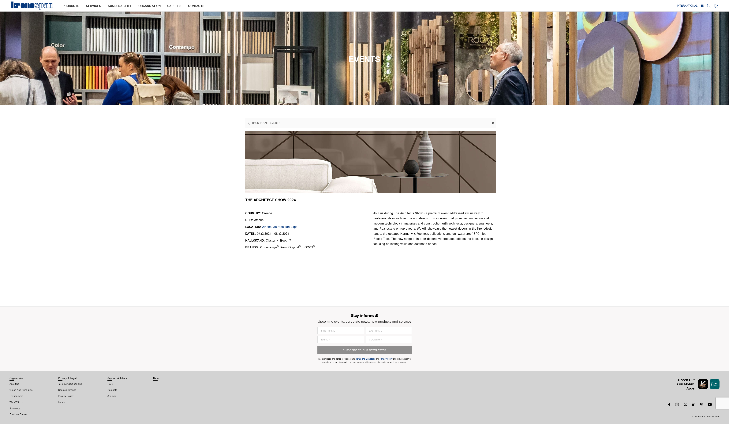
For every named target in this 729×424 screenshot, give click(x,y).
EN (702, 5)
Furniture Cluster (18, 414)
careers (174, 6)
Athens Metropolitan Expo (279, 227)
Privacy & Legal (67, 378)
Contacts (112, 390)
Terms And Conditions (70, 384)
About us (14, 384)
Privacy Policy (65, 396)
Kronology (14, 408)
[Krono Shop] (716, 6)
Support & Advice (117, 378)
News (156, 378)
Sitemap (112, 396)
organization (149, 6)
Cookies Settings (67, 390)
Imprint (62, 402)
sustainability (120, 6)
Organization (16, 378)
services (93, 6)
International (687, 5)
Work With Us (16, 402)
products (71, 6)
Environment (16, 396)
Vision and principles (21, 390)
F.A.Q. (110, 384)
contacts (196, 6)
